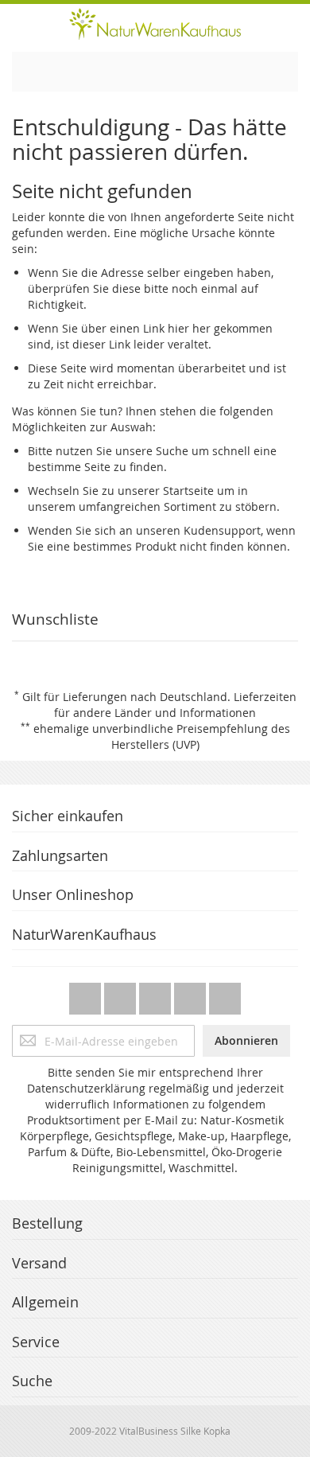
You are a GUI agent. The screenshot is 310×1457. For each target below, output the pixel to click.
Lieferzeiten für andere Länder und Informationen (175, 704)
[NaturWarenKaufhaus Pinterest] (156, 994)
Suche (172, 450)
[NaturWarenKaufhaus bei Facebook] (121, 994)
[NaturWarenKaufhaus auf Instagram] (191, 994)
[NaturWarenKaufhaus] (155, 24)
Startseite (188, 490)
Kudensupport (222, 530)
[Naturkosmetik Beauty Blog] (225, 994)
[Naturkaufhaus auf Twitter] (86, 994)
